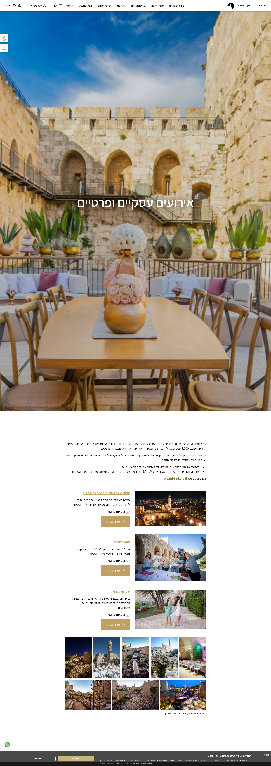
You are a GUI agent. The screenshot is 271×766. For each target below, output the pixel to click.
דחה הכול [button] (37, 759)
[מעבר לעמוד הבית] (247, 6)
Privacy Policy (105, 763)
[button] (60, 5)
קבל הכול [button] (75, 759)
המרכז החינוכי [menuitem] (105, 5)
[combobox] (267, 755)
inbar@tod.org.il (175, 479)
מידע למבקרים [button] (176, 5)
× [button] (265, 755)
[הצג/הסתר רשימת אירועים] (4, 48)
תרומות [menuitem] (69, 5)
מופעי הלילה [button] (157, 5)
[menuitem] (19, 5)
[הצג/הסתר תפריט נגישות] (4, 38)
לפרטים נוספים (115, 521)
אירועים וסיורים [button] (138, 5)
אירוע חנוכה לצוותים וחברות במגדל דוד (106, 493)
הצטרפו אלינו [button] (85, 5)
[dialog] (135, 758)
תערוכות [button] (121, 5)
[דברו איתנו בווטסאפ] (7, 744)
